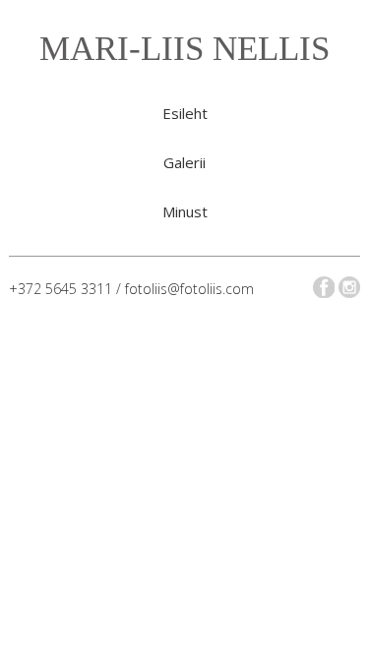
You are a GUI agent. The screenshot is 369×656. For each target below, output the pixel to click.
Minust (185, 211)
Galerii (184, 162)
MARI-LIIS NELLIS (184, 49)
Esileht (185, 113)
